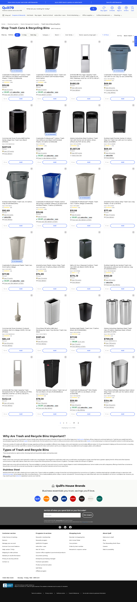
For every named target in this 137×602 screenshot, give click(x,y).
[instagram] (59, 527)
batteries (18, 476)
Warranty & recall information (11, 555)
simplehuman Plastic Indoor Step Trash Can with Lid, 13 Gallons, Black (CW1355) (50, 266)
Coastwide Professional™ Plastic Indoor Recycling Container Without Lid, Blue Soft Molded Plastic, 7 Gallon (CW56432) (51, 203)
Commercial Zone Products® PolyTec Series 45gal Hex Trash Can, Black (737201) (16, 140)
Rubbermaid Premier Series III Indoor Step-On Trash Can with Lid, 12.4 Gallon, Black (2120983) (118, 140)
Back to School (48, 15)
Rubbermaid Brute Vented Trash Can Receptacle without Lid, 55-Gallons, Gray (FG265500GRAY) (118, 267)
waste (25, 441)
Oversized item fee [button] (112, 90)
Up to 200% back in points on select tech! (68, 2)
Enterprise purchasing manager (45, 558)
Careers (105, 546)
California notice (60, 593)
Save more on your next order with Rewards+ (23, 2)
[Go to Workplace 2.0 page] (99, 499)
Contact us (5, 561)
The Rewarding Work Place (111, 543)
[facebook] (70, 527)
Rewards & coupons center (77, 549)
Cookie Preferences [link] (74, 593)
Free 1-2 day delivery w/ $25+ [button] (47, 158)
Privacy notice (49, 593)
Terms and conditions (59, 520)
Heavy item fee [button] (77, 155)
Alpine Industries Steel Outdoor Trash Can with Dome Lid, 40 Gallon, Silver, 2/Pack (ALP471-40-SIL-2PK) (84, 140)
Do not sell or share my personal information (94, 593)
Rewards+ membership (43, 537)
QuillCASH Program (42, 543)
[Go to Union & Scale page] (90, 499)
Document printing (42, 555)
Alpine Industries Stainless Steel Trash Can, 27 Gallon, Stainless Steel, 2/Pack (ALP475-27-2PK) (118, 330)
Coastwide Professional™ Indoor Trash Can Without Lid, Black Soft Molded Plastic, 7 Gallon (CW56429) (16, 76)
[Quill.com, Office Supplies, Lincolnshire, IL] (8, 585)
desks (88, 441)
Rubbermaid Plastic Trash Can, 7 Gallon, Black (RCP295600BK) (84, 329)
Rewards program (41, 540)
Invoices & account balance (10, 546)
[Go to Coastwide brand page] (46, 499)
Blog (104, 540)
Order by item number (76, 546)
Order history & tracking (9, 537)
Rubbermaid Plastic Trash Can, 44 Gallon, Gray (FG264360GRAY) (17, 202)
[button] (93, 9)
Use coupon (87, 515)
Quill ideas (39, 568)
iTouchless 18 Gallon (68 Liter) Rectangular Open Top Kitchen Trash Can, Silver (51, 330)
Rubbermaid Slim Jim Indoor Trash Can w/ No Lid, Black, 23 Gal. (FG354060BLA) (51, 391)
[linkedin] (65, 527)
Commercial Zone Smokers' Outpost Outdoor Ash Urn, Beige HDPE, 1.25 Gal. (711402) (16, 330)
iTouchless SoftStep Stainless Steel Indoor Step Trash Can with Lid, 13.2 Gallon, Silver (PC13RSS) (119, 391)
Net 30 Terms (40, 549)
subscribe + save (60, 15)
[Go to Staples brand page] (72, 499)
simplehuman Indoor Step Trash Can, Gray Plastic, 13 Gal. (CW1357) (119, 202)
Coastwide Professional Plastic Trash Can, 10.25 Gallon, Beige (17, 266)
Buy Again (38, 15)
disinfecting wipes (8, 474)
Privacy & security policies (10, 558)
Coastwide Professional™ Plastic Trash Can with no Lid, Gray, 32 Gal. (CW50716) (118, 75)
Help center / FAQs (8, 549)
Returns (4, 540)
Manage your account (9, 543)
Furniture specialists (42, 561)
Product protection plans (44, 565)
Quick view (17, 67)
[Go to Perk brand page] (64, 499)
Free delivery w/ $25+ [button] (45, 94)
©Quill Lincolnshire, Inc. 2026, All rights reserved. (27, 586)
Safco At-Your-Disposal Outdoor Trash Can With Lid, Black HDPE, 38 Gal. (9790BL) (84, 267)
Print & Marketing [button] (72, 15)
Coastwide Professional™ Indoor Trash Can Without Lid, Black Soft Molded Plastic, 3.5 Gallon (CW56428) (50, 140)
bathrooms (81, 439)
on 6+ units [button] (81, 341)
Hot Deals (30, 15)
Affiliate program (41, 571)
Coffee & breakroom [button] (103, 15)
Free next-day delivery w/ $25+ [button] (14, 94)
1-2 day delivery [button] (110, 92)
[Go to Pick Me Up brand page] (55, 499)
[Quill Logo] (8, 8)
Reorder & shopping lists (77, 537)
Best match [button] (128, 36)
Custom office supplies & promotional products (51, 552)
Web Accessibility (108, 549)
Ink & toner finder (74, 540)
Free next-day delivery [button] (113, 284)
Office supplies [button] (87, 15)
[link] (31, 41)
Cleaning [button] (117, 15)
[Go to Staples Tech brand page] (81, 499)
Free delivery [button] (76, 90)
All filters (106, 35)
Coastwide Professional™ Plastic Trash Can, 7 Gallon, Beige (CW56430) (84, 202)
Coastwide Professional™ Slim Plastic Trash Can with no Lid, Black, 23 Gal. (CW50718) (83, 391)
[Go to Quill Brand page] (37, 499)
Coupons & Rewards (18, 15)
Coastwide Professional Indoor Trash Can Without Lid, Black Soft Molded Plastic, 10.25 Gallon (51, 76)
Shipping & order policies (10, 552)
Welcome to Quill (108, 537)
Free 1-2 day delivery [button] (78, 410)
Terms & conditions (36, 593)
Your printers (73, 543)
